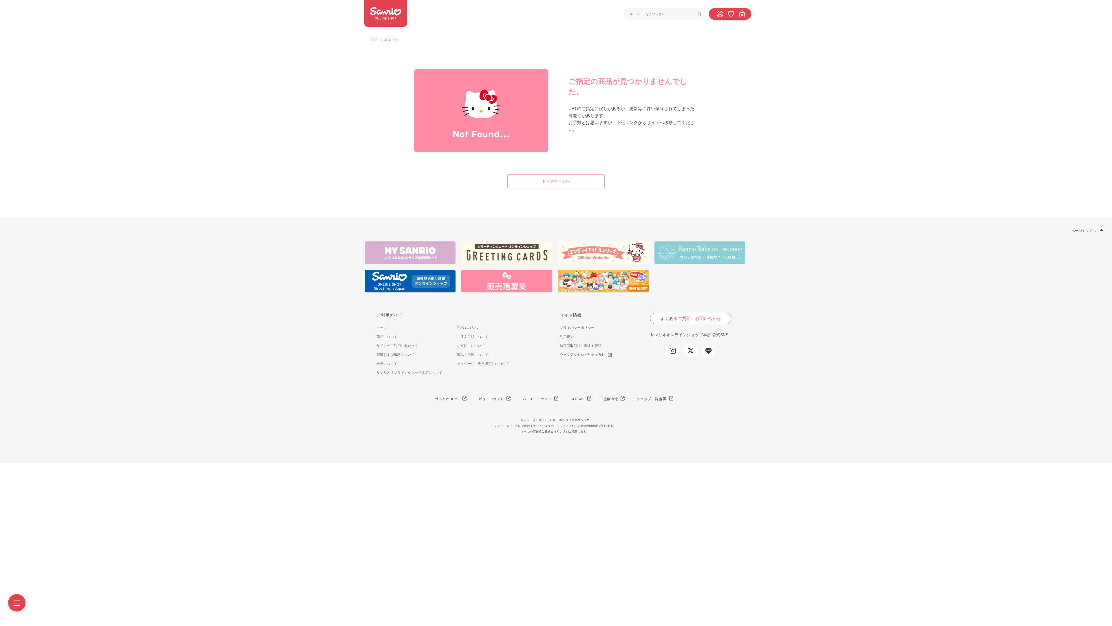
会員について (386, 364)
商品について (386, 337)
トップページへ (556, 181)
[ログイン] (720, 13)
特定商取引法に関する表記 (580, 346)
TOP (374, 40)
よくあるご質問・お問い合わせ (690, 318)
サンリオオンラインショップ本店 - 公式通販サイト (385, 13)
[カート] (742, 13)
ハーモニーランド (537, 398)
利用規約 (567, 337)
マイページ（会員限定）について (483, 364)
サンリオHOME (447, 398)
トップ (381, 328)
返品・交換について (472, 355)
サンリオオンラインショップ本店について (409, 373)
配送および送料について (395, 355)
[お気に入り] (731, 13)
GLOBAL (577, 398)
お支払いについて (471, 346)
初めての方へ (467, 328)
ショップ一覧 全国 (651, 398)
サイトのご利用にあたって (397, 346)
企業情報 (610, 398)
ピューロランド (491, 398)
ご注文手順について (472, 337)
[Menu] (16, 603)
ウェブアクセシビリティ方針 (582, 355)
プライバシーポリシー (577, 328)
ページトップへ (1083, 231)
